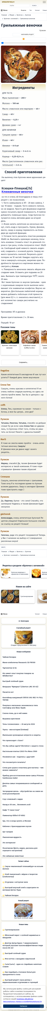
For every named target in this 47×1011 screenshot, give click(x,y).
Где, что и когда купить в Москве (17, 821)
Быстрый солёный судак (13, 681)
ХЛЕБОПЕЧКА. (8, 2)
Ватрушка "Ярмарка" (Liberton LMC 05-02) (20, 687)
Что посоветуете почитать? (14, 762)
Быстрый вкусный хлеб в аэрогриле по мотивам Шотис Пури (21, 888)
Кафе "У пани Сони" (11, 810)
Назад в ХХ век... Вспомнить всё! (16, 804)
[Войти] (19, 2)
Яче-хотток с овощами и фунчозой (19, 959)
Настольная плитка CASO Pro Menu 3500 (20, 751)
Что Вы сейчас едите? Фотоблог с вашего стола (23, 746)
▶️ (23, 39)
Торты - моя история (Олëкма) (15, 730)
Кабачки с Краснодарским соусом (17, 826)
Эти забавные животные (13, 856)
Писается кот (8, 692)
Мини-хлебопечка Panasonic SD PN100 (19, 662)
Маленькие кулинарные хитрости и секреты (21, 735)
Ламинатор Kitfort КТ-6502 (14, 815)
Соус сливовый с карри (13, 799)
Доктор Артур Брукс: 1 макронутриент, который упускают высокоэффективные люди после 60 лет (23, 945)
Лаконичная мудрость (12, 837)
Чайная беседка (9, 657)
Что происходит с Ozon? (13, 740)
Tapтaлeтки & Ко (10, 668)
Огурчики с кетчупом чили (16, 882)
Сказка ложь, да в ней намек (15, 713)
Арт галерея (8, 832)
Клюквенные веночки (17, 192)
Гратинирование (11, 930)
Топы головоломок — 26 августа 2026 (19, 724)
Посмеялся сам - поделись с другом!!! (19, 757)
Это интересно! (9, 843)
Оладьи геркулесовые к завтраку (23, 645)
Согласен (23, 1006)
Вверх (3, 547)
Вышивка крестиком (11, 719)
